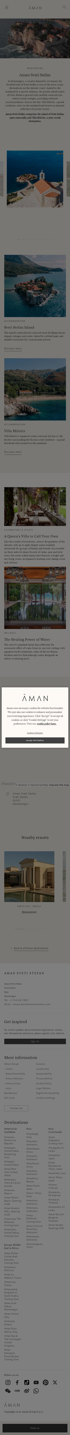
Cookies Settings (35, 733)
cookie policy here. (46, 723)
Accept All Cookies (35, 740)
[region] (35, 717)
